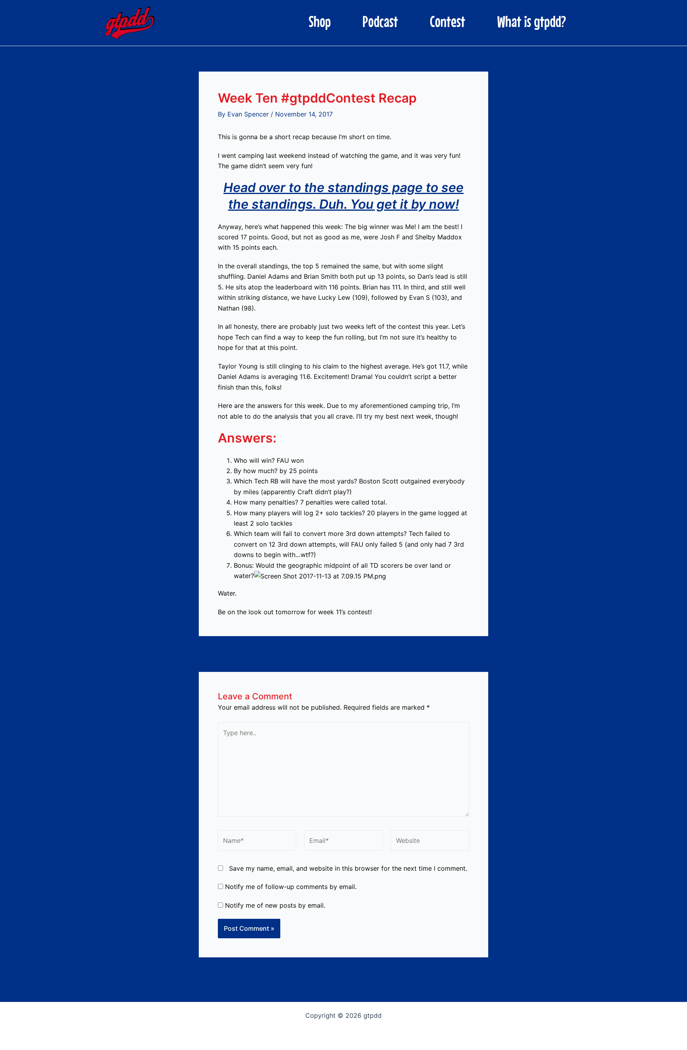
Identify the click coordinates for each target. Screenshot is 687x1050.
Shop (320, 21)
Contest (447, 21)
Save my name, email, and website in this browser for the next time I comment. (348, 868)
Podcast (380, 21)
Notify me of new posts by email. (275, 905)
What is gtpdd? (531, 21)
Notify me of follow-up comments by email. (291, 887)
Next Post (468, 654)
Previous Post (224, 654)
